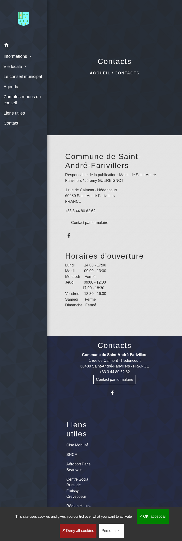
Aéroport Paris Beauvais (78, 467)
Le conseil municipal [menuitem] (23, 76)
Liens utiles (76, 429)
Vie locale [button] (13, 66)
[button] (24, 45)
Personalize (111, 531)
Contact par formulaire (89, 223)
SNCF (71, 455)
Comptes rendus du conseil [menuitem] (22, 99)
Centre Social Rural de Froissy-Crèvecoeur (77, 487)
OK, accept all (154, 516)
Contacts (127, 73)
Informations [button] (16, 56)
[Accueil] (23, 20)
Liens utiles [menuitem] (14, 113)
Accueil (100, 73)
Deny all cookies (79, 531)
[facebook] (69, 235)
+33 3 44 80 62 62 (80, 211)
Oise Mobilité (77, 445)
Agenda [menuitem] (11, 86)
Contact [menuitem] (11, 123)
